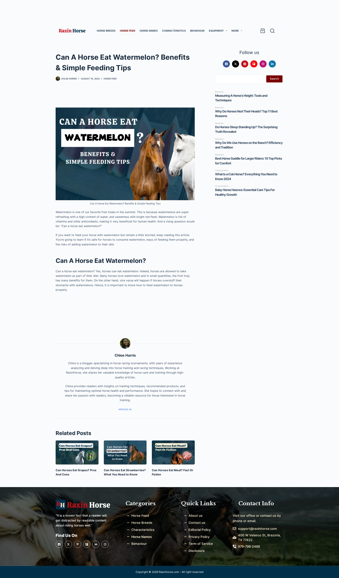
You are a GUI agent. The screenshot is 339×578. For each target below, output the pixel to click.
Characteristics (174, 30)
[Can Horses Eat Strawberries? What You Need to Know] (125, 452)
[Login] (252, 30)
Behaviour (197, 30)
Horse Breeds (106, 30)
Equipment (216, 30)
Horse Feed (127, 30)
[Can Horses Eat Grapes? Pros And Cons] (77, 452)
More (235, 30)
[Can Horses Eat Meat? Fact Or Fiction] (173, 452)
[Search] (272, 31)
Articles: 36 (125, 409)
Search (274, 78)
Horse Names (149, 30)
